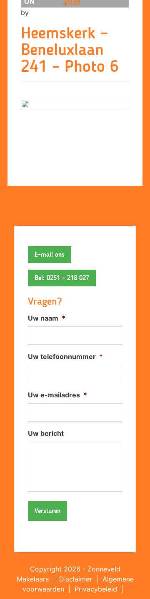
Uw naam (46, 318)
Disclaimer (75, 579)
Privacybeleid (96, 589)
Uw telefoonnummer (65, 356)
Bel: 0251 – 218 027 (62, 278)
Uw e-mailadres (57, 395)
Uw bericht (46, 433)
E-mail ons (50, 254)
